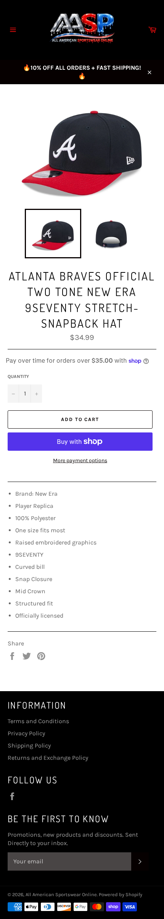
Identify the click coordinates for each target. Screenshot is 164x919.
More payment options (80, 460)
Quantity (18, 376)
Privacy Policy (26, 733)
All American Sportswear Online (61, 894)
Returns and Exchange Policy (48, 757)
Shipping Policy (29, 745)
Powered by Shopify (120, 894)
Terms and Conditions (38, 721)
